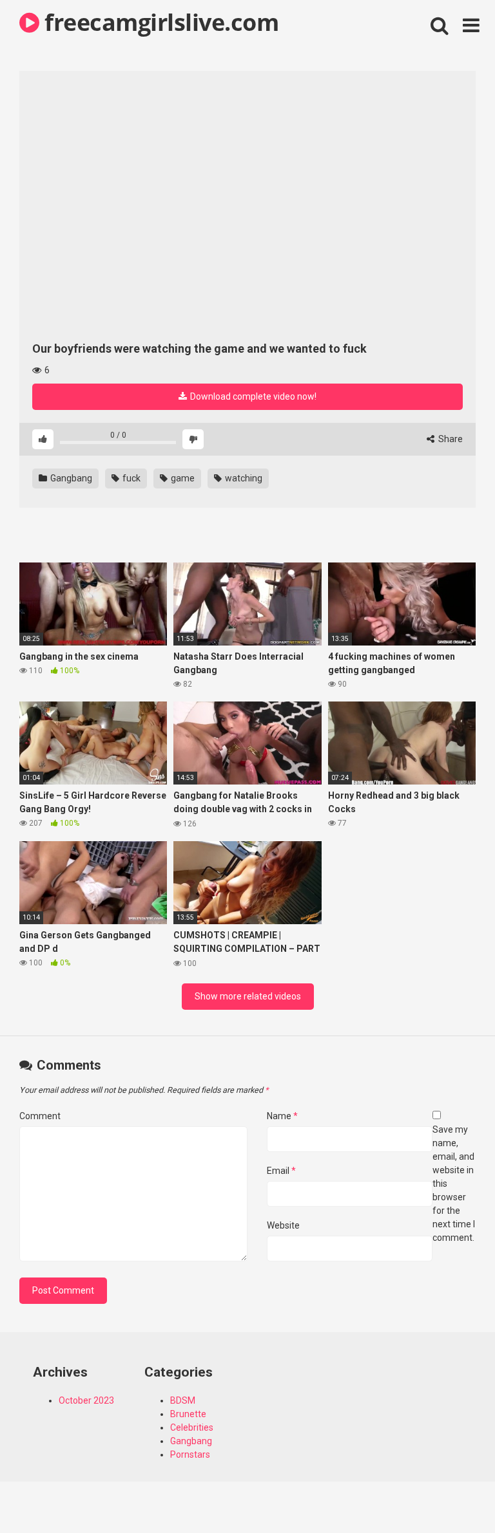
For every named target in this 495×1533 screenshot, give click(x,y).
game (182, 478)
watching (242, 478)
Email (281, 1171)
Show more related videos (248, 996)
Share (449, 439)
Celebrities (191, 1427)
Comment (40, 1116)
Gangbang (70, 478)
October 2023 (86, 1400)
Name (282, 1116)
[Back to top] (451, 1494)
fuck (131, 478)
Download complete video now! (252, 396)
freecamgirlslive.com (158, 22)
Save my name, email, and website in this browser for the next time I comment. (453, 1183)
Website (283, 1225)
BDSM (182, 1400)
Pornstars (190, 1454)
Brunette (188, 1414)
